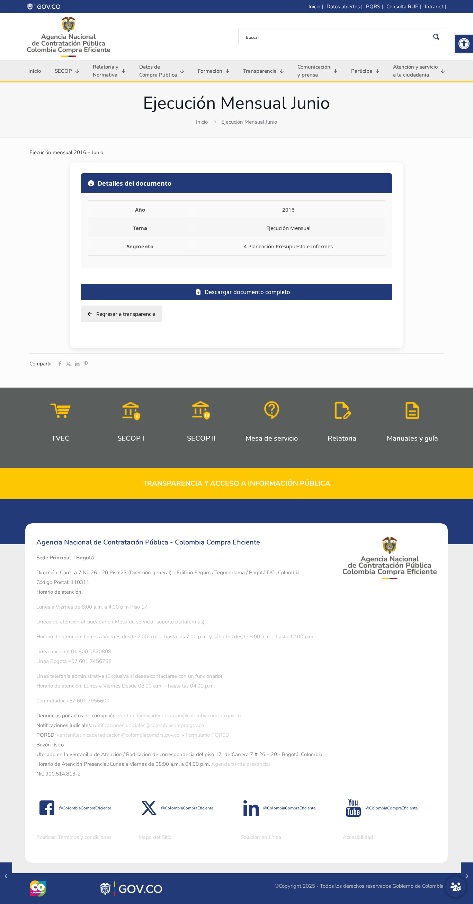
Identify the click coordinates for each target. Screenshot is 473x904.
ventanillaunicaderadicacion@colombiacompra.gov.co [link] (179, 715)
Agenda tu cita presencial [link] (240, 764)
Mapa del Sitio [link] (155, 837)
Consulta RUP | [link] (403, 6)
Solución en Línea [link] (261, 837)
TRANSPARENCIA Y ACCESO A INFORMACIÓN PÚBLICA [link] (236, 483)
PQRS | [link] (374, 6)
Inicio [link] (202, 121)
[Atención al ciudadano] (455, 886)
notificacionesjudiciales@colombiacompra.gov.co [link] (148, 725)
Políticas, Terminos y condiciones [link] (73, 837)
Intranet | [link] (435, 6)
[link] (464, 44)
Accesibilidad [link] (358, 837)
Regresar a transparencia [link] (125, 313)
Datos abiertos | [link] (345, 6)
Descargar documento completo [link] (246, 292)
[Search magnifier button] (437, 37)
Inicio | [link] (316, 6)
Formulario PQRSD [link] (207, 735)
